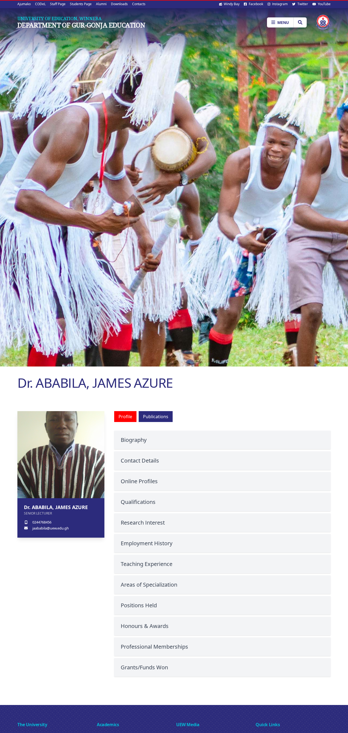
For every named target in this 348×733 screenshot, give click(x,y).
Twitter (302, 4)
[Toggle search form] (300, 22)
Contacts (138, 4)
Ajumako (24, 4)
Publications (155, 417)
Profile (125, 417)
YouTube (324, 4)
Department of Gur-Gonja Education (81, 25)
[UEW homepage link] (323, 22)
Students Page (81, 4)
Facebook (255, 4)
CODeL (40, 4)
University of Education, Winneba (59, 18)
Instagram (279, 4)
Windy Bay (231, 4)
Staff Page (58, 4)
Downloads (119, 4)
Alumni (101, 4)
